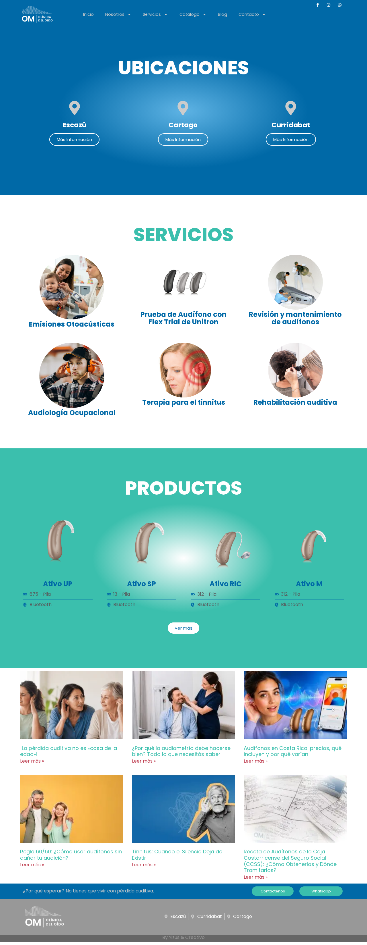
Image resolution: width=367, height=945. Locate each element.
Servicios (152, 14)
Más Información (74, 139)
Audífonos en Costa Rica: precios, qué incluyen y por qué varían (292, 751)
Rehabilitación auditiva (295, 402)
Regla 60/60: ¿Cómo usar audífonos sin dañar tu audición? (71, 854)
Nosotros (114, 14)
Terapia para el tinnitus (183, 402)
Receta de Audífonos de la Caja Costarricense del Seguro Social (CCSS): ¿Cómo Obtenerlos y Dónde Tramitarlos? (290, 861)
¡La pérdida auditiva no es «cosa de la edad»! (68, 751)
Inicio (88, 14)
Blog (222, 14)
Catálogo (189, 14)
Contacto (249, 14)
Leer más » (32, 761)
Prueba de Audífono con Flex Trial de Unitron (183, 318)
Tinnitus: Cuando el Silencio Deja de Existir (177, 854)
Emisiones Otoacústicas (71, 324)
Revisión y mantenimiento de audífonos (295, 318)
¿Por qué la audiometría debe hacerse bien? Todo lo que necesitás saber (181, 751)
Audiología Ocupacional (72, 412)
